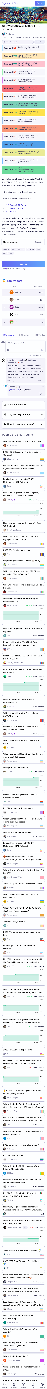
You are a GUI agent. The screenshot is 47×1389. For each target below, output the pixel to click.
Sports (6, 249)
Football (30, 249)
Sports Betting (18, 249)
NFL (38, 249)
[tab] (8, 335)
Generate (38, 242)
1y (22, 363)
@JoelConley (14, 390)
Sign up (40, 3)
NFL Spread (8, 253)
